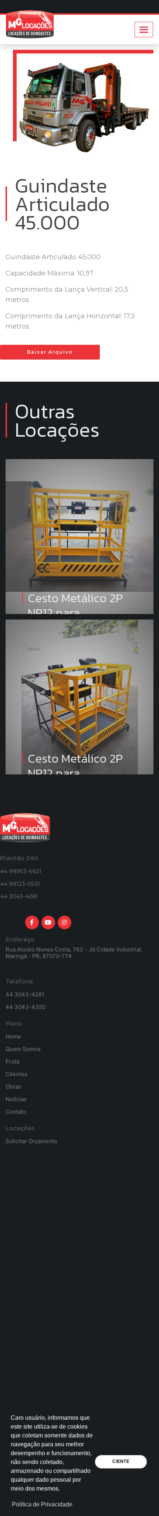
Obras (13, 1086)
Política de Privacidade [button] (42, 1504)
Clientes (16, 1074)
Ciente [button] (120, 1461)
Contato (16, 1111)
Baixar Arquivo (50, 352)
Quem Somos (23, 1048)
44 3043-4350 (25, 1006)
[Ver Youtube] (48, 922)
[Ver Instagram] (64, 922)
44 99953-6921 (20, 871)
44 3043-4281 (19, 896)
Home (13, 1036)
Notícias (16, 1099)
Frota (12, 1061)
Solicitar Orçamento (31, 1141)
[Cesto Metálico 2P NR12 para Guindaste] (79, 481)
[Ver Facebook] (32, 922)
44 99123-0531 (20, 883)
